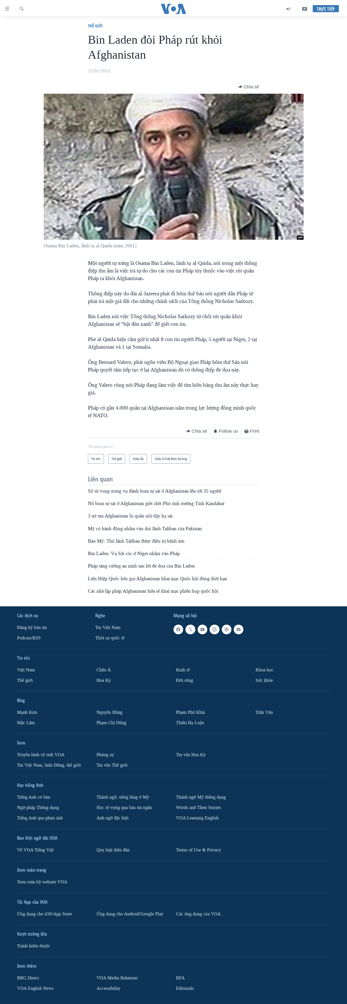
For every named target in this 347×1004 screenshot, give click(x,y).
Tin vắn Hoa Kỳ (191, 755)
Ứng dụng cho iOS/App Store (44, 914)
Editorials (185, 988)
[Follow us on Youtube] (202, 629)
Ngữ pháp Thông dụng (38, 808)
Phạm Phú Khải (190, 712)
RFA (180, 978)
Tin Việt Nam (107, 627)
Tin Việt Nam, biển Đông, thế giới (49, 765)
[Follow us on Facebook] (178, 629)
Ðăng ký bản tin (32, 627)
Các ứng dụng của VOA (198, 914)
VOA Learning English (197, 818)
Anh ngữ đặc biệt (113, 818)
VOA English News (35, 988)
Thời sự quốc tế (109, 638)
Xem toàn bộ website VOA (42, 882)
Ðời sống (184, 680)
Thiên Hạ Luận (190, 723)
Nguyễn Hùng (109, 712)
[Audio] (288, 8)
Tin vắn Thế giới (112, 765)
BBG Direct (28, 978)
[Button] (248, 87)
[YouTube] (304, 8)
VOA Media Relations (117, 978)
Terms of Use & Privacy (198, 850)
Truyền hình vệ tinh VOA (41, 755)
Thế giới (95, 26)
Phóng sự (105, 755)
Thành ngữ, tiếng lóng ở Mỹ (123, 797)
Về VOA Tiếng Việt (35, 850)
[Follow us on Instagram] (214, 629)
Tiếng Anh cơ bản (33, 797)
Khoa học (264, 670)
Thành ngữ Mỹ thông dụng (201, 797)
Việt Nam (26, 670)
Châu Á (104, 670)
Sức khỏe (264, 680)
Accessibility (108, 988)
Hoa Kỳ (104, 680)
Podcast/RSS (29, 638)
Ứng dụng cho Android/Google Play (130, 914)
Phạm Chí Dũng (111, 723)
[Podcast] (226, 629)
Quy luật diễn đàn (113, 850)
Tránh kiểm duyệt (33, 946)
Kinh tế (183, 670)
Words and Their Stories (198, 808)
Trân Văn (264, 712)
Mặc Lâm (26, 723)
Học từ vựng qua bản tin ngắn (124, 808)
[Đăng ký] (238, 629)
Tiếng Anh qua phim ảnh (40, 818)
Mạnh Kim (27, 712)
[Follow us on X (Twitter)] (190, 629)
